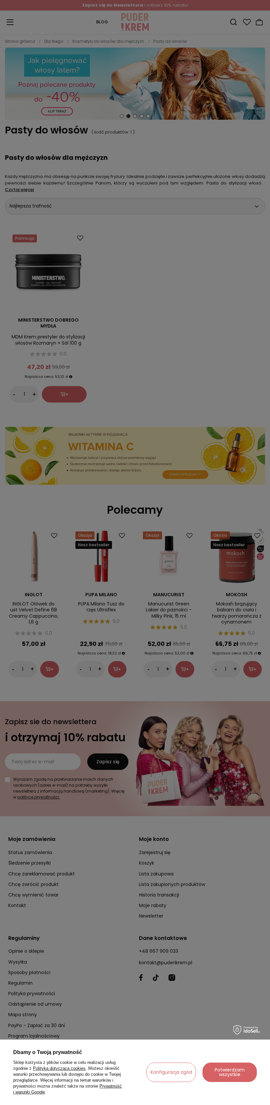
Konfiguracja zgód (171, 1072)
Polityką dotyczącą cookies (59, 1068)
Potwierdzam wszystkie (230, 1072)
